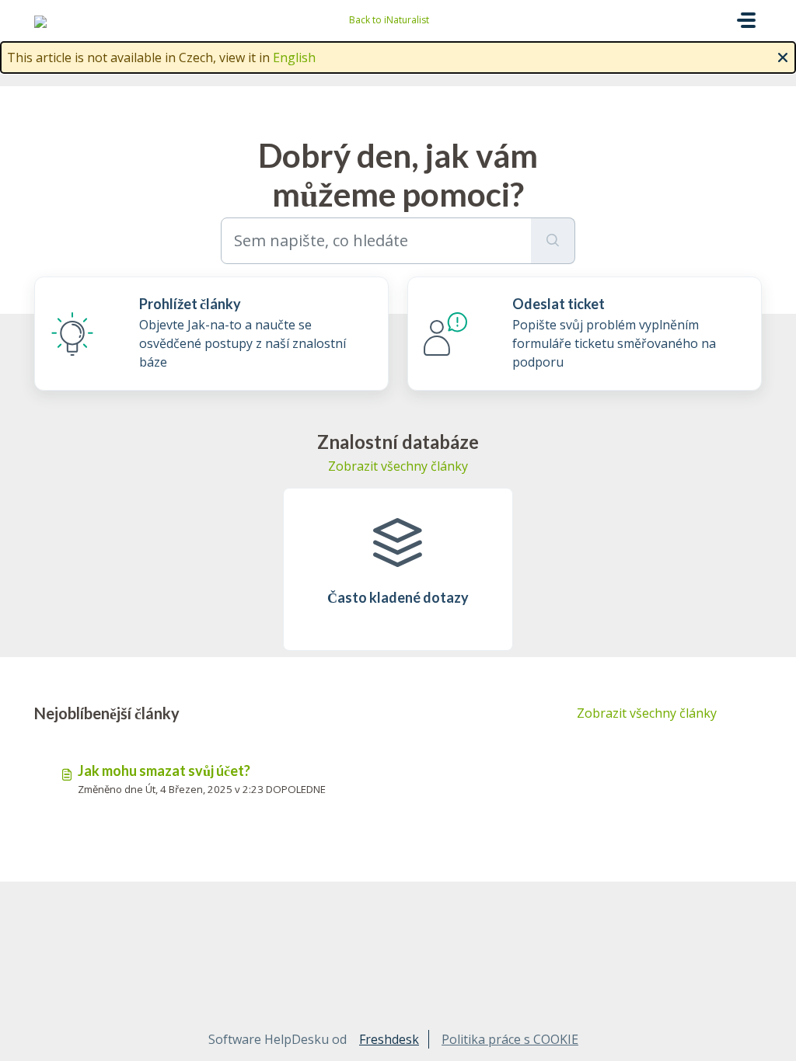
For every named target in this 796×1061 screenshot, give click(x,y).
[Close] (782, 56)
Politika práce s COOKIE (510, 1039)
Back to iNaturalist (389, 19)
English (294, 57)
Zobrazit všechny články (398, 466)
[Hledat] (553, 240)
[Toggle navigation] (746, 20)
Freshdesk (389, 1039)
